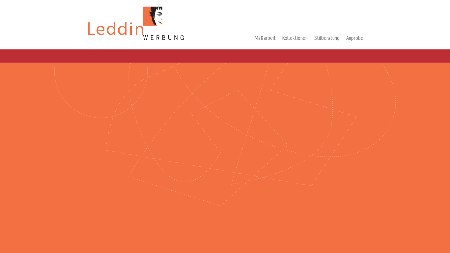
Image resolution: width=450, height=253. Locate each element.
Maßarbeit (265, 38)
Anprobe (354, 38)
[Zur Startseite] (136, 41)
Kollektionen (295, 38)
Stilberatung (327, 38)
